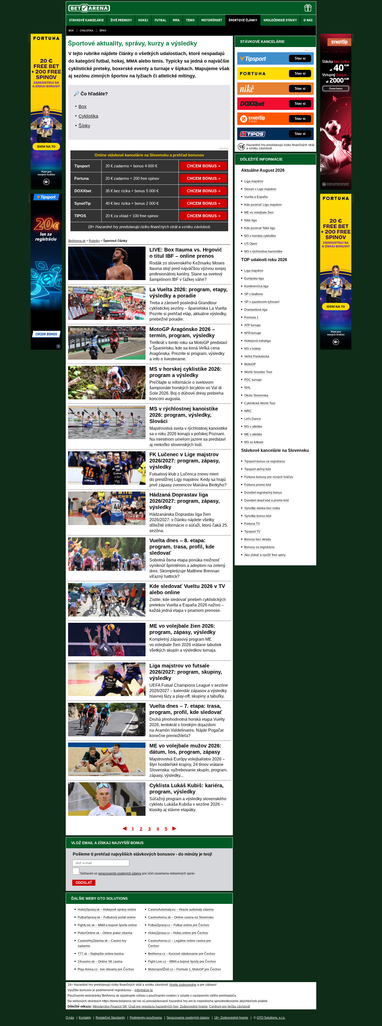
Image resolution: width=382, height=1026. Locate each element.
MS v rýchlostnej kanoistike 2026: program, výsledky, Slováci (183, 415)
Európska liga (254, 278)
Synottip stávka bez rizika (262, 508)
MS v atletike (253, 426)
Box (71, 30)
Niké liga (250, 220)
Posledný (174, 828)
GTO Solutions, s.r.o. (271, 1018)
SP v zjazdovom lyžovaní (261, 302)
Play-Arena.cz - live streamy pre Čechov (106, 969)
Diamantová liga (255, 310)
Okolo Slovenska (256, 395)
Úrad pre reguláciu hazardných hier (153, 1006)
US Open (250, 244)
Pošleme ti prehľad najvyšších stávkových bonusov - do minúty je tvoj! (142, 854)
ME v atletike (253, 434)
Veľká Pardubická (256, 356)
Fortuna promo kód (257, 485)
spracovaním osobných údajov (119, 873)
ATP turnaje (252, 325)
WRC (248, 411)
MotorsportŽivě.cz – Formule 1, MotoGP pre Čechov (184, 969)
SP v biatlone (253, 294)
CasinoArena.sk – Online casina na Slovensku (181, 917)
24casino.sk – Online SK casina (100, 961)
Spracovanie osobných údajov (188, 1018)
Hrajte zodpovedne (182, 985)
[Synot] (335, 188)
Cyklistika (86, 30)
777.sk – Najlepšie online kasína (101, 954)
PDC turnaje (253, 380)
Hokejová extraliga (257, 341)
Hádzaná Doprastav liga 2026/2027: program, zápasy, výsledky (184, 501)
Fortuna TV (252, 524)
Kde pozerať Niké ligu (259, 228)
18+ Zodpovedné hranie (231, 1018)
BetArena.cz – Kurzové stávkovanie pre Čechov (181, 954)
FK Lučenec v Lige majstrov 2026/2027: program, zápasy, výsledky (184, 461)
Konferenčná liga (256, 286)
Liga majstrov (253, 181)
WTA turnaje (252, 333)
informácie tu (144, 990)
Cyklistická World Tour (259, 403)
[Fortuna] (335, 348)
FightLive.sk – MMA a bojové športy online (107, 925)
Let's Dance (252, 419)
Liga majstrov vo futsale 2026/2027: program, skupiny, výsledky (185, 672)
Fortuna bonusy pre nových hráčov (268, 477)
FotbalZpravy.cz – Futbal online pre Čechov (178, 925)
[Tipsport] (46, 348)
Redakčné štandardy (110, 1018)
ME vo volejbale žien (259, 212)
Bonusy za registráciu (259, 547)
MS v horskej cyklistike (260, 236)
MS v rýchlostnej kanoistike (263, 251)
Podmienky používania (146, 1018)
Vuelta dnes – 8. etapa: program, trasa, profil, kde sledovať (181, 547)
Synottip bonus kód (257, 516)
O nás (70, 1018)
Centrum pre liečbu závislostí (229, 1006)
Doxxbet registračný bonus (263, 492)
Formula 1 (251, 317)
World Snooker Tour (258, 372)
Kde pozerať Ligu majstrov (263, 205)
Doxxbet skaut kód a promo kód (266, 500)
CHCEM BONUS (202, 166)
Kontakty (85, 1018)
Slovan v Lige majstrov (260, 189)
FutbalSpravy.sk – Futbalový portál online (107, 917)
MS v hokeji (252, 348)
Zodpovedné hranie (194, 1006)
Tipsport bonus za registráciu (264, 461)
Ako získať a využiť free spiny (265, 555)
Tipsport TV (252, 531)
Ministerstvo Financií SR (110, 1006)
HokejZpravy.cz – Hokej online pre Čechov (178, 933)
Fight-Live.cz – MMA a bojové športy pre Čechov (182, 961)
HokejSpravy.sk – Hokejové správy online (107, 909)
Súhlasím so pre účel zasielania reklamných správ (137, 873)
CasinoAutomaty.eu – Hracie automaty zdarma (181, 909)
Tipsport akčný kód (257, 469)
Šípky (103, 30)
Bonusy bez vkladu (257, 539)
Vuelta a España (256, 197)
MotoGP (250, 364)
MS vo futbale (254, 442)
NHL (247, 387)
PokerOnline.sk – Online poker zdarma (105, 933)
